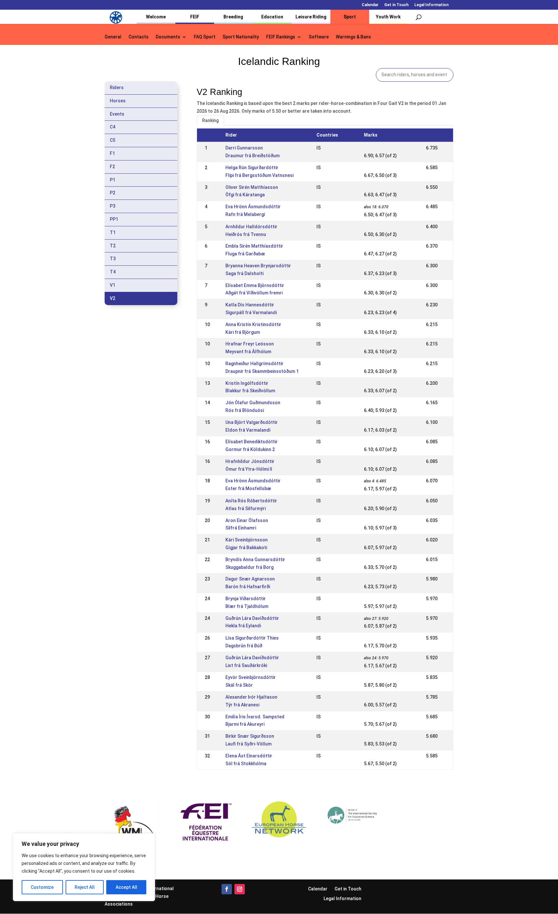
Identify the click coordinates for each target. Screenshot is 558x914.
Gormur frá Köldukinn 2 (250, 449)
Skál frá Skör (239, 685)
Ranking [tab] (210, 120)
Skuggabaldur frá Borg (249, 567)
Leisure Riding (310, 16)
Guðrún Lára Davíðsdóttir (252, 618)
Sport (350, 16)
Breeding (233, 16)
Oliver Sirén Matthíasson (251, 187)
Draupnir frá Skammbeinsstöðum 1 (262, 371)
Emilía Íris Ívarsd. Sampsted (254, 716)
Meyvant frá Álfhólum (248, 351)
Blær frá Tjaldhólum (246, 606)
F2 (112, 166)
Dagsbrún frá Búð (243, 645)
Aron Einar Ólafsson (246, 520)
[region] (84, 867)
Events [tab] (117, 114)
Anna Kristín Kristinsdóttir (253, 324)
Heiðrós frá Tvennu (245, 234)
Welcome (156, 16)
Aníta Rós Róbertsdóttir (251, 500)
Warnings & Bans (353, 37)
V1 (112, 285)
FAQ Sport (204, 37)
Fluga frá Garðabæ (245, 253)
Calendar (370, 5)
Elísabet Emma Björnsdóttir (254, 285)
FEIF (194, 16)
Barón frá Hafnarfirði (247, 586)
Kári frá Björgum (242, 332)
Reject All (85, 887)
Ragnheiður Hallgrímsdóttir (254, 363)
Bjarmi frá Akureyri (244, 724)
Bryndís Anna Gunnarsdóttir (255, 559)
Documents (168, 37)
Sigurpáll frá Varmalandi (251, 312)
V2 (112, 298)
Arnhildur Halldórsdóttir (251, 226)
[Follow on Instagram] (239, 889)
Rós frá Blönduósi (244, 410)
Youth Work (388, 16)
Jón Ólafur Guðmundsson (252, 402)
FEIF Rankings (280, 37)
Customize (42, 887)
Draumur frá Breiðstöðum (252, 155)
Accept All (126, 887)
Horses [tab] (118, 100)
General (113, 37)
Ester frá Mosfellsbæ (248, 488)
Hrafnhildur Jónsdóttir (249, 461)
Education (272, 16)
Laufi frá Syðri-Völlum (248, 743)
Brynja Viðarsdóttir (245, 598)
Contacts (139, 37)
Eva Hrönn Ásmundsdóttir (253, 206)
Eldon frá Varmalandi (247, 430)
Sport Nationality (240, 37)
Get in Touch (396, 5)
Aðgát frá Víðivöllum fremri (254, 292)
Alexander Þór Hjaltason (251, 697)
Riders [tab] (117, 87)
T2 (113, 245)
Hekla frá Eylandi (243, 625)
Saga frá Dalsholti (244, 273)
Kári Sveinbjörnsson (246, 539)
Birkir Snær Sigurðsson (249, 736)
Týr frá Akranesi (242, 704)
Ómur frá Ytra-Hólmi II (248, 469)
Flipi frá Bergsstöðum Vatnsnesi (259, 175)
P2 (112, 192)
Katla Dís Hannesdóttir (249, 304)
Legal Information (431, 5)
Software (319, 37)
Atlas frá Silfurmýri (245, 508)
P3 (112, 206)
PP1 (114, 219)
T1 (113, 232)
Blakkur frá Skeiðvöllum (250, 390)
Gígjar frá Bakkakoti (246, 547)
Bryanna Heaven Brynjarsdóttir (258, 265)
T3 (113, 258)
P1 (112, 179)
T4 (113, 271)
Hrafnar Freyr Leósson (249, 343)
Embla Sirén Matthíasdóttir (254, 246)
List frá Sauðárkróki (246, 665)
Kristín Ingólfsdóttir (246, 383)
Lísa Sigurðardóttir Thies (252, 638)
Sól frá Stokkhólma (245, 763)
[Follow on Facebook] (227, 889)
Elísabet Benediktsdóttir (251, 441)
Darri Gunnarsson (244, 147)
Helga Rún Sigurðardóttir (251, 167)
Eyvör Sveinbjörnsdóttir (250, 677)
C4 (112, 126)
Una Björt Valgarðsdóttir (251, 422)
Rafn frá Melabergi (245, 214)
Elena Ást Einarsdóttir (248, 755)
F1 (112, 153)
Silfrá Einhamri (240, 527)
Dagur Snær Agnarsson (250, 578)
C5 (112, 140)
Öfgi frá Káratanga (245, 194)
